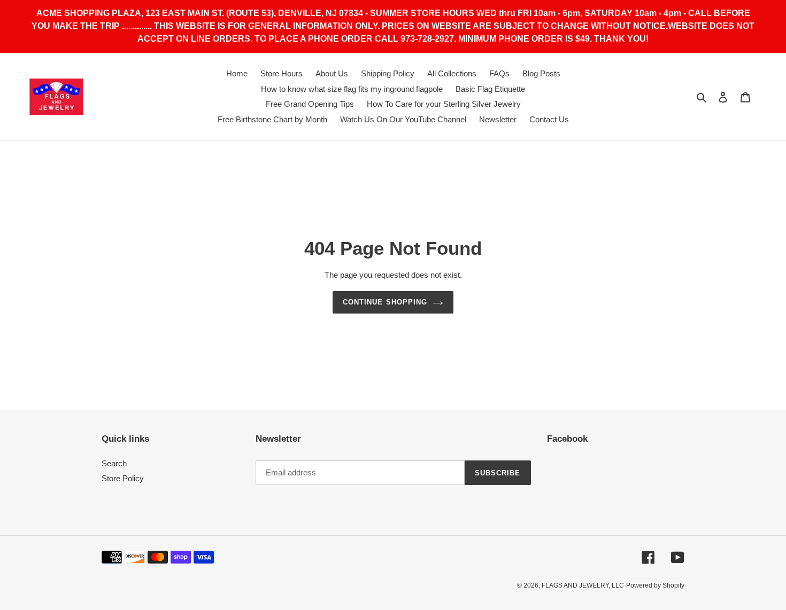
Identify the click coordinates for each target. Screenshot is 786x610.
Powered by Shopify (655, 585)
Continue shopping (385, 302)
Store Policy (123, 478)
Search (114, 463)
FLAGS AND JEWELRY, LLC (583, 585)
